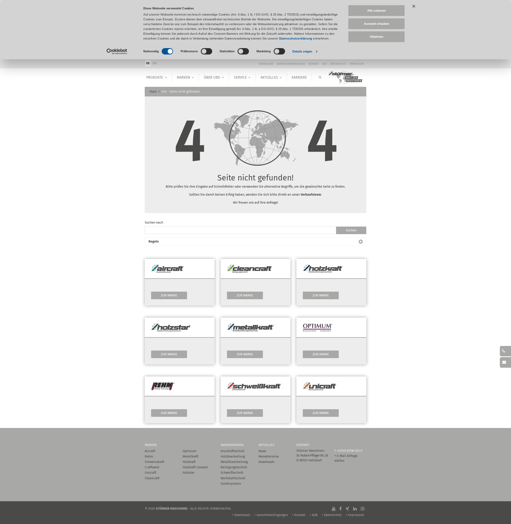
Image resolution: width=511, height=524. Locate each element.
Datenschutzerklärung (295, 38)
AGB (324, 63)
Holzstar (189, 472)
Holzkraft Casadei (195, 467)
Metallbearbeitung (234, 462)
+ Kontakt (298, 515)
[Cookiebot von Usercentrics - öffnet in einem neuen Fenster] (116, 51)
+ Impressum (355, 515)
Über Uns (212, 77)
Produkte (154, 77)
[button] (255, 241)
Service (240, 77)
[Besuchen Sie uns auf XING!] (347, 508)
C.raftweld (152, 467)
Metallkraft (190, 456)
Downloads (266, 63)
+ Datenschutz (332, 515)
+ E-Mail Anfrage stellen (346, 458)
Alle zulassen (376, 10)
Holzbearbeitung (233, 456)
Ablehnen (376, 36)
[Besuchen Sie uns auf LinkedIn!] (355, 508)
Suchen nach (154, 222)
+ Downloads (241, 515)
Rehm (149, 456)
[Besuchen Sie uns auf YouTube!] (333, 508)
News (262, 451)
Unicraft (150, 472)
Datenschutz (338, 63)
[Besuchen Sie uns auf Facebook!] (340, 508)
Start (153, 91)
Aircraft (150, 451)
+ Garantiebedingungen (271, 515)
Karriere (299, 77)
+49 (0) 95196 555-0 (349, 451)
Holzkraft (189, 462)
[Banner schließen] (413, 6)
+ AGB (313, 515)
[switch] (206, 51)
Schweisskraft (154, 462)
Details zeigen (302, 51)
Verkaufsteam (311, 194)
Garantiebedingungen (290, 63)
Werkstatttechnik (233, 478)
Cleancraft (152, 478)
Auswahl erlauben (376, 23)
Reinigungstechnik (234, 467)
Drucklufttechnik (233, 451)
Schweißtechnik (232, 472)
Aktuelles (269, 77)
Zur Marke (169, 295)
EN (154, 63)
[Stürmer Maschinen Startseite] (345, 77)
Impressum (357, 63)
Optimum (189, 451)
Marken (183, 77)
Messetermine (268, 456)
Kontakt (313, 63)
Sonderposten (231, 483)
